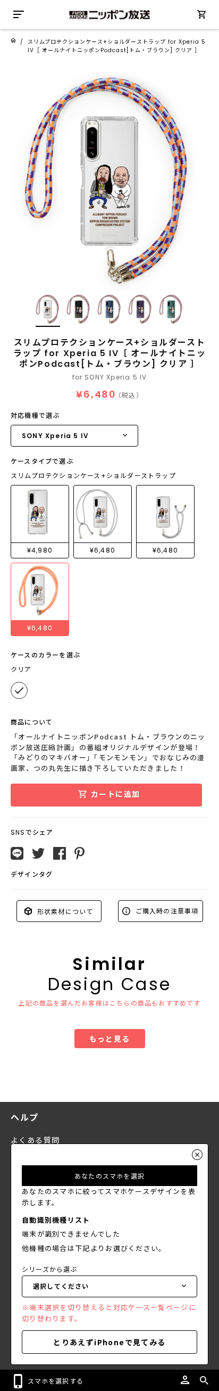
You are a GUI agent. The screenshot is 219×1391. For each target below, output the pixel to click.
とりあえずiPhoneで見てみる (109, 1342)
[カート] (201, 16)
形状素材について (64, 910)
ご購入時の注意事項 (166, 910)
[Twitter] (38, 853)
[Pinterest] (79, 853)
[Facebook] (59, 853)
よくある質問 (35, 1140)
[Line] (17, 853)
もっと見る (109, 1038)
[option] (109, 181)
